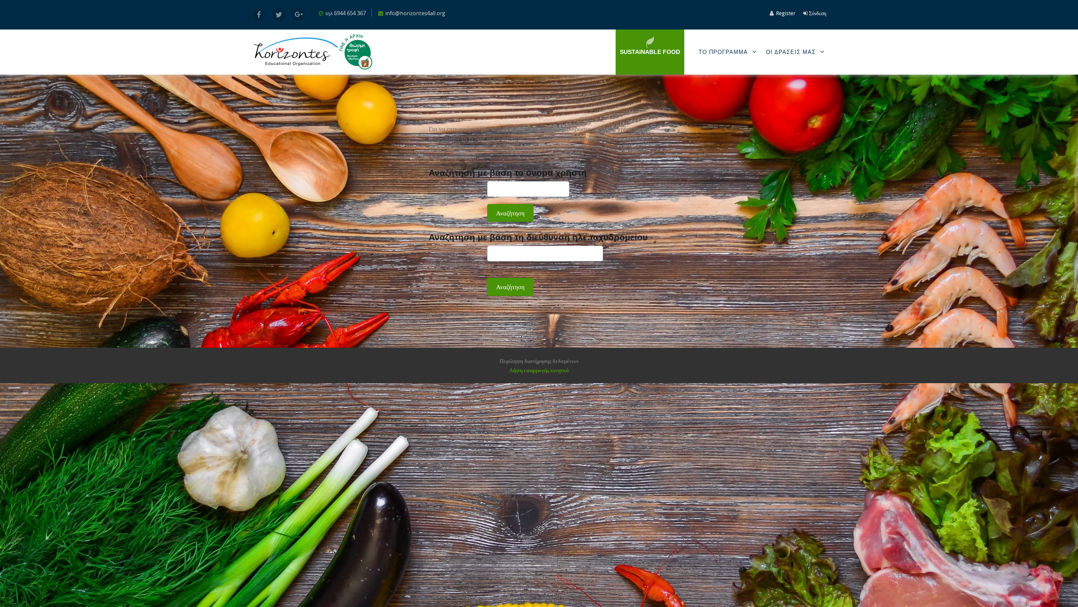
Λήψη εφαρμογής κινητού (539, 370)
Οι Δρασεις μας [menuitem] (791, 52)
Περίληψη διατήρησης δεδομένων (539, 361)
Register (785, 13)
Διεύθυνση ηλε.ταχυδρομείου (451, 258)
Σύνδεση (817, 13)
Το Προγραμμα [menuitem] (723, 52)
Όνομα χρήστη (448, 189)
